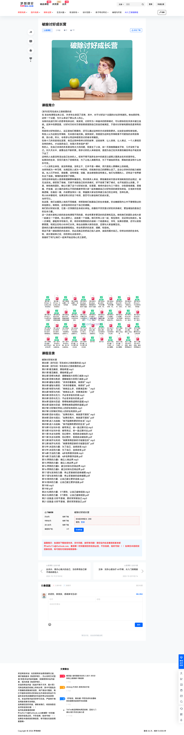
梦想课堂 (37, 731)
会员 (64, 3)
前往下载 (137, 30)
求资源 (55, 3)
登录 (150, 4)
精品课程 (44, 3)
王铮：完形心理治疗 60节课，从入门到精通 (118, 569)
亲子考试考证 (101, 12)
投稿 (163, 12)
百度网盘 (79, 530)
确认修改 (139, 594)
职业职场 (73, 12)
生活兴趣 (60, 12)
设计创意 (86, 12)
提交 (138, 625)
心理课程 (47, 30)
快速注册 (161, 4)
